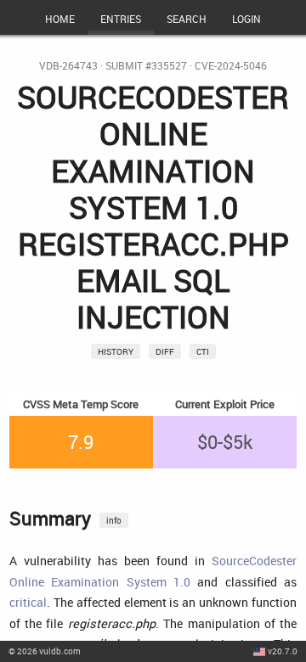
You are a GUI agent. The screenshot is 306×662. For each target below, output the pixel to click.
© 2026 (44, 651)
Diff (165, 351)
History (115, 351)
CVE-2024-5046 (231, 66)
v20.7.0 (283, 651)
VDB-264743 (68, 66)
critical (28, 602)
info (114, 520)
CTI (202, 351)
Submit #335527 (146, 66)
